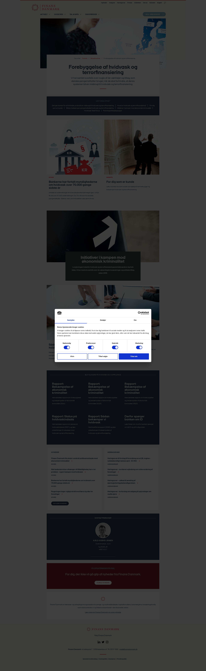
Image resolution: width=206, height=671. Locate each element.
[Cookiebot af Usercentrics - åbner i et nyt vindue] (139, 313)
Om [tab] (135, 320)
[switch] (91, 347)
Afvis (72, 356)
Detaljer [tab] (103, 320)
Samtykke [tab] (71, 320)
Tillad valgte (103, 356)
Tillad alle (133, 356)
